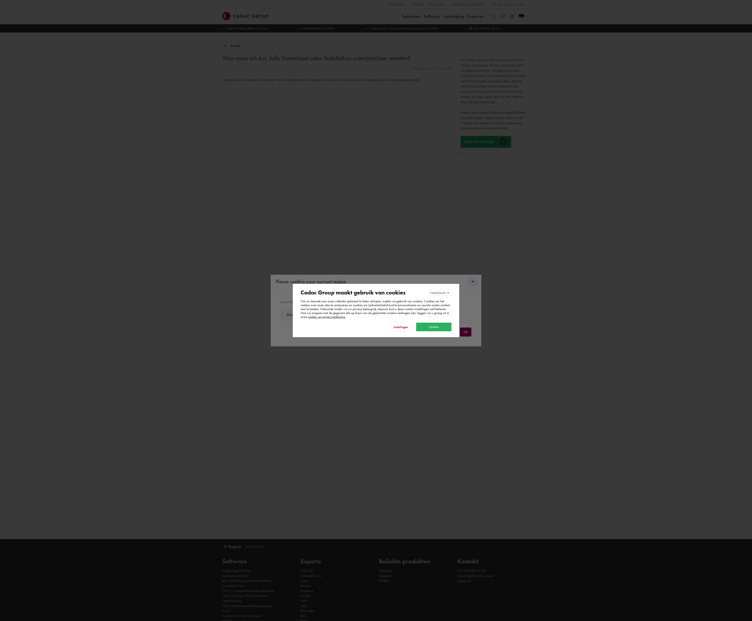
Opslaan (433, 327)
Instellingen (401, 327)
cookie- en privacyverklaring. (327, 317)
